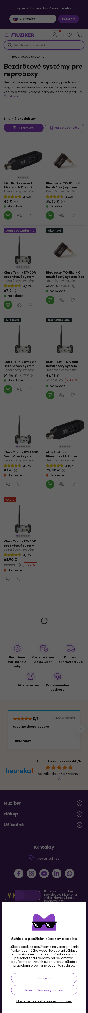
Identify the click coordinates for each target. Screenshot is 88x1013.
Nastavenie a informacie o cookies (44, 1001)
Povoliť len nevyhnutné (44, 990)
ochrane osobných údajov (54, 965)
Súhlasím (44, 978)
